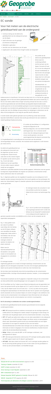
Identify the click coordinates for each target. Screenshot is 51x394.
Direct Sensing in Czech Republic (10, 370)
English (14, 10)
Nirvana (27, 389)
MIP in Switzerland (6, 372)
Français (4, 10)
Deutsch (19, 10)
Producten (5, 16)
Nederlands (10, 10)
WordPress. (32, 389)
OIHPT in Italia (5, 367)
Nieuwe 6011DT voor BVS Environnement (12, 361)
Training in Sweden (6, 364)
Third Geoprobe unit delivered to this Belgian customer (16, 381)
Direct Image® (11, 16)
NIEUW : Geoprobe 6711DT (8, 378)
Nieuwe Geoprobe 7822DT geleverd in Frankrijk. (14, 375)
